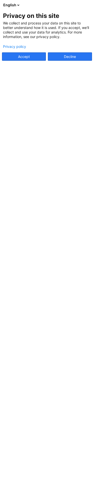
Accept (24, 56)
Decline (70, 56)
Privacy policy (14, 47)
